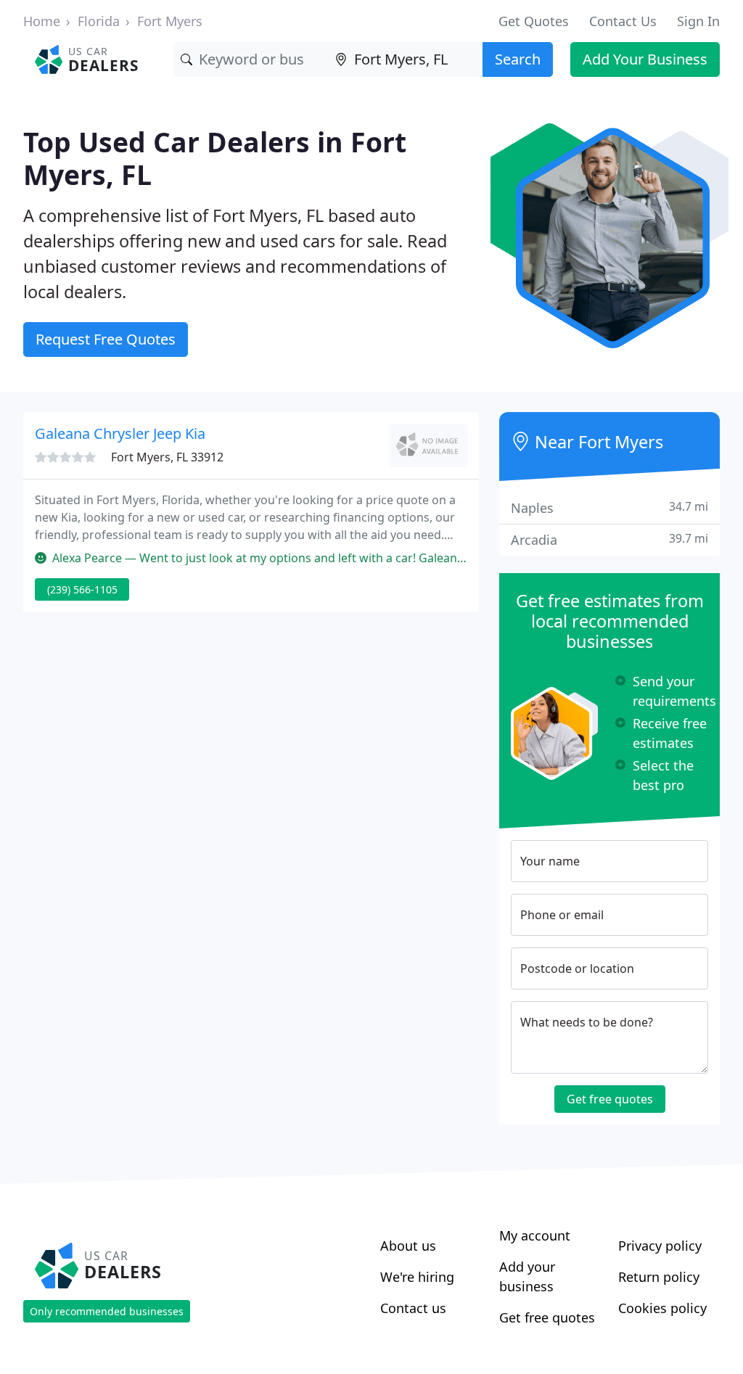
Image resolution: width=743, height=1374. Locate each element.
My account (534, 1235)
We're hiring (417, 1276)
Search (518, 59)
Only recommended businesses (107, 1311)
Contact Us (623, 21)
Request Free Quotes (106, 339)
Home (41, 21)
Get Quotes (533, 21)
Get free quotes (610, 1099)
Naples (609, 507)
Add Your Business (645, 59)
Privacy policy (660, 1245)
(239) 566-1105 (82, 589)
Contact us (413, 1308)
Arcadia (609, 539)
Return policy (658, 1276)
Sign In (698, 21)
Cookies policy (662, 1308)
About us (408, 1245)
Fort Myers (169, 21)
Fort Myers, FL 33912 (167, 457)
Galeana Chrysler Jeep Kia (120, 433)
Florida (99, 21)
